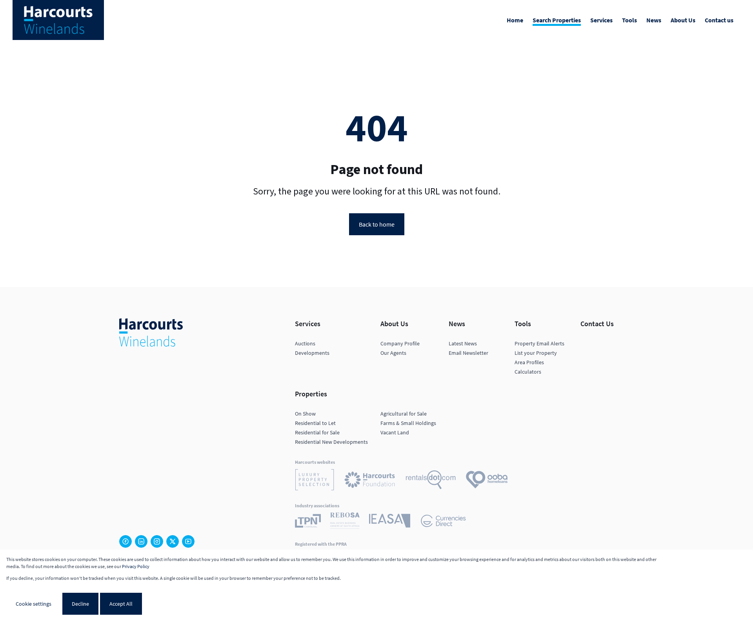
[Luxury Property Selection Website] (314, 481)
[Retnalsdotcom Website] (431, 481)
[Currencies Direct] (443, 522)
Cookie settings (33, 603)
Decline (80, 603)
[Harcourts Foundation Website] (370, 481)
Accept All (121, 603)
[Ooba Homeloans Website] (487, 481)
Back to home (377, 224)
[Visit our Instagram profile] (157, 541)
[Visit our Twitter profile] (172, 541)
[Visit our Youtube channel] (188, 541)
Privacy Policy (135, 566)
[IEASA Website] (389, 521)
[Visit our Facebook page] (125, 541)
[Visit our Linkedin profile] (141, 541)
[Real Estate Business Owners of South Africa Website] (345, 521)
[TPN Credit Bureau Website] (308, 522)
